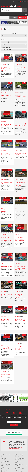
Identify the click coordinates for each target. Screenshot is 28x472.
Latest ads (14, 17)
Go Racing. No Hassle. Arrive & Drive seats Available (20, 321)
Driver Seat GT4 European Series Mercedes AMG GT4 (6, 239)
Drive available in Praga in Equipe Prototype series (5, 321)
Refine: (3, 39)
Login (18, 1)
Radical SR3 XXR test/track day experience (19, 296)
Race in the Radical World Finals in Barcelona (20, 69)
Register (24, 1)
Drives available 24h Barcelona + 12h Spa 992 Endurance (6, 155)
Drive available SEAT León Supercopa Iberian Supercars (20, 184)
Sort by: (14, 33)
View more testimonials (16, 448)
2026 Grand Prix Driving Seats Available (19, 348)
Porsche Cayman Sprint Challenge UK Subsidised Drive (20, 239)
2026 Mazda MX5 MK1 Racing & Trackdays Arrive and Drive (20, 268)
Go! (25, 10)
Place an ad (23, 17)
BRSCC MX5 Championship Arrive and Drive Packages (20, 97)
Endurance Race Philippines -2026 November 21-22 (5, 69)
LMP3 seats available (20, 210)
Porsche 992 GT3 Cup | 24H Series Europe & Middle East (20, 125)
